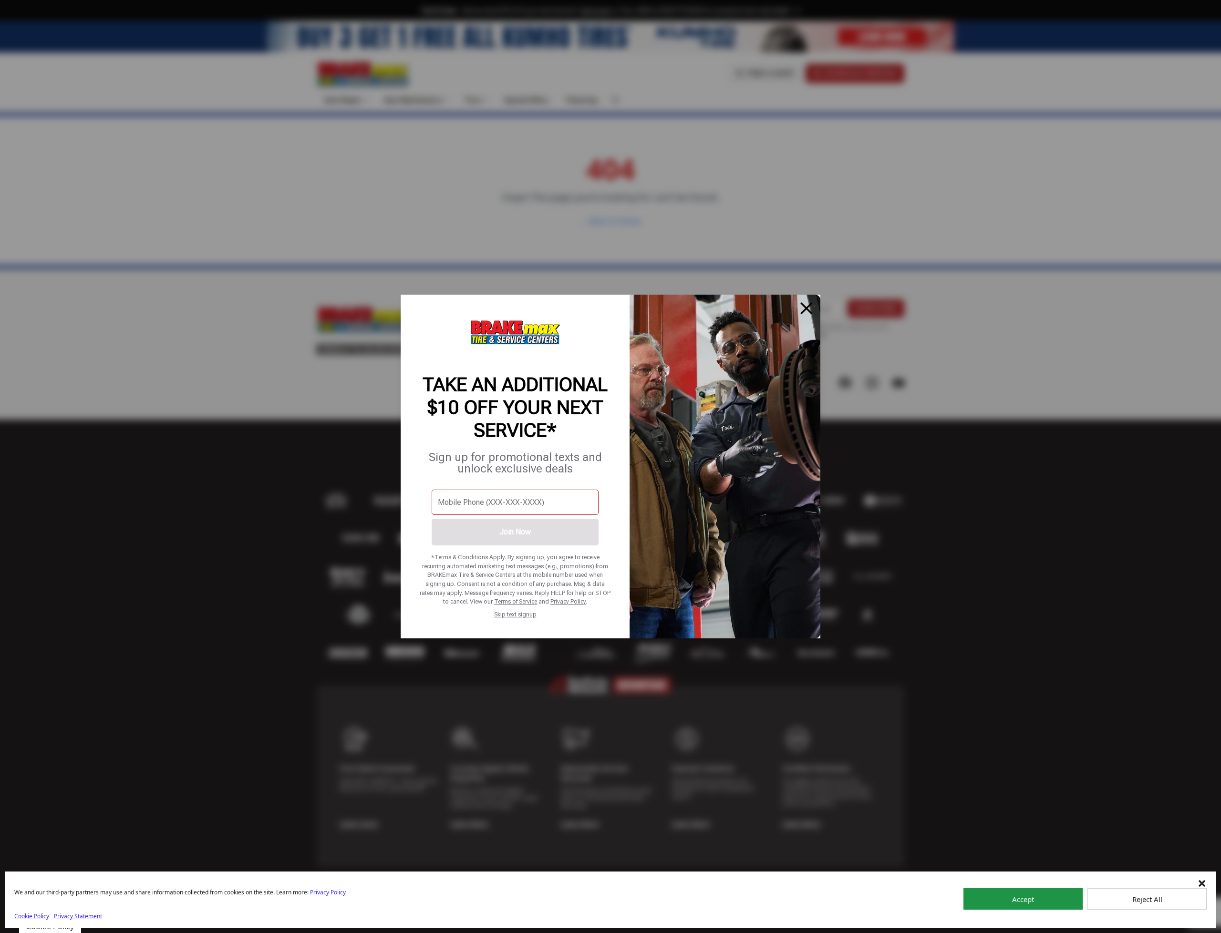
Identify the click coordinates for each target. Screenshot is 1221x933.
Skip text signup (515, 614)
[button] (1202, 883)
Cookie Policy (31, 916)
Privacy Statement (78, 916)
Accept (1023, 899)
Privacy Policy (568, 601)
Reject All (1147, 899)
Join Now (515, 531)
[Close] (806, 308)
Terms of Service (515, 601)
